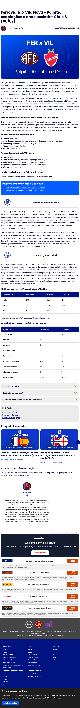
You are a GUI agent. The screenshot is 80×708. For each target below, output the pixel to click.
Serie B (30, 652)
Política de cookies (8, 660)
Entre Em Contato (8, 655)
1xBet (4, 674)
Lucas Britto (15, 28)
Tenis (54, 657)
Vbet (4, 684)
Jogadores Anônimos (42, 633)
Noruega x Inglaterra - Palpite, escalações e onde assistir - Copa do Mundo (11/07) (57, 455)
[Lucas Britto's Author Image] (27, 486)
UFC (54, 660)
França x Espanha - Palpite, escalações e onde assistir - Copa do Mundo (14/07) (20, 454)
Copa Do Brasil (32, 655)
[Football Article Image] (20, 439)
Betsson (5, 679)
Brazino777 (6, 682)
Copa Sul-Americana (34, 660)
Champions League (34, 665)
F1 (53, 652)
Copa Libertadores (33, 657)
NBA (54, 655)
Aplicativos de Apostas (34, 676)
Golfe (54, 662)
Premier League (32, 662)
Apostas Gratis (32, 674)
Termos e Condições (9, 662)
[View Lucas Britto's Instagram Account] (22, 28)
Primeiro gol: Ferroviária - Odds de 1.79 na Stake (23, 190)
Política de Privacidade (9, 657)
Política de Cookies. (53, 698)
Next (78, 442)
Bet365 (5, 676)
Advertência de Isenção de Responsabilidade (64, 533)
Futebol (55, 649)
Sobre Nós (6, 649)
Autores (5, 652)
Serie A (30, 649)
